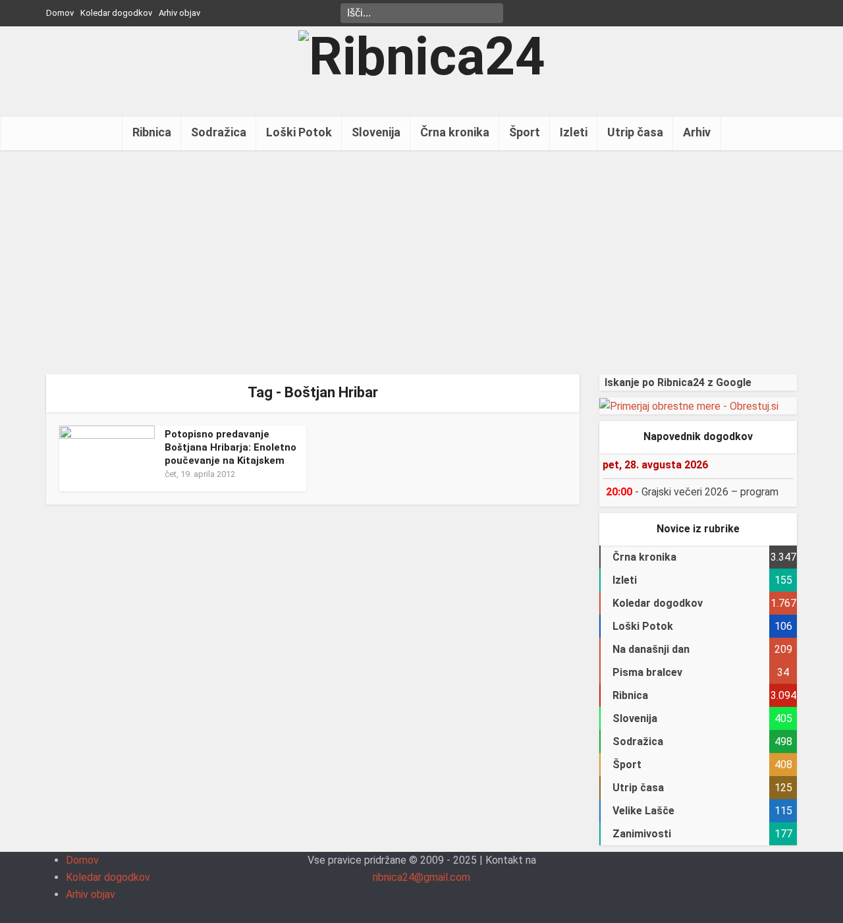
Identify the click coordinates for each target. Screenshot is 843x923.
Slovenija (376, 132)
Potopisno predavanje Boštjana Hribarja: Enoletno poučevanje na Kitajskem (230, 447)
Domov (60, 13)
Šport (524, 132)
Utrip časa (635, 132)
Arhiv (697, 132)
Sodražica (218, 132)
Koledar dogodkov (116, 13)
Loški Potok (299, 132)
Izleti (573, 132)
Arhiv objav (179, 13)
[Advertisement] (421, 262)
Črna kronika (454, 132)
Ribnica (151, 132)
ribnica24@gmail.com (421, 877)
